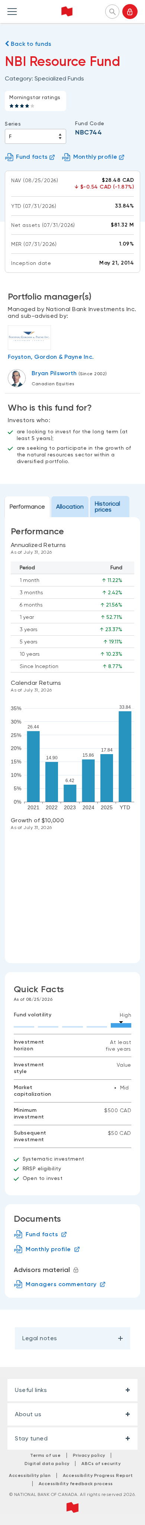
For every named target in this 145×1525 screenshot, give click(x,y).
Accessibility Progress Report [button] (98, 1475)
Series (13, 124)
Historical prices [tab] (107, 506)
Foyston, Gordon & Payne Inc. (51, 356)
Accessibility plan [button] (30, 1475)
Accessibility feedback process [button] (76, 1483)
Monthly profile (95, 156)
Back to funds (30, 43)
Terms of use (45, 1455)
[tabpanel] (72, 740)
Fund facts (32, 156)
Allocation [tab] (70, 506)
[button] (112, 11)
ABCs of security (100, 1463)
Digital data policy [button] (47, 1463)
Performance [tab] (27, 506)
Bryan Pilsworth (54, 373)
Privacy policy (89, 1455)
